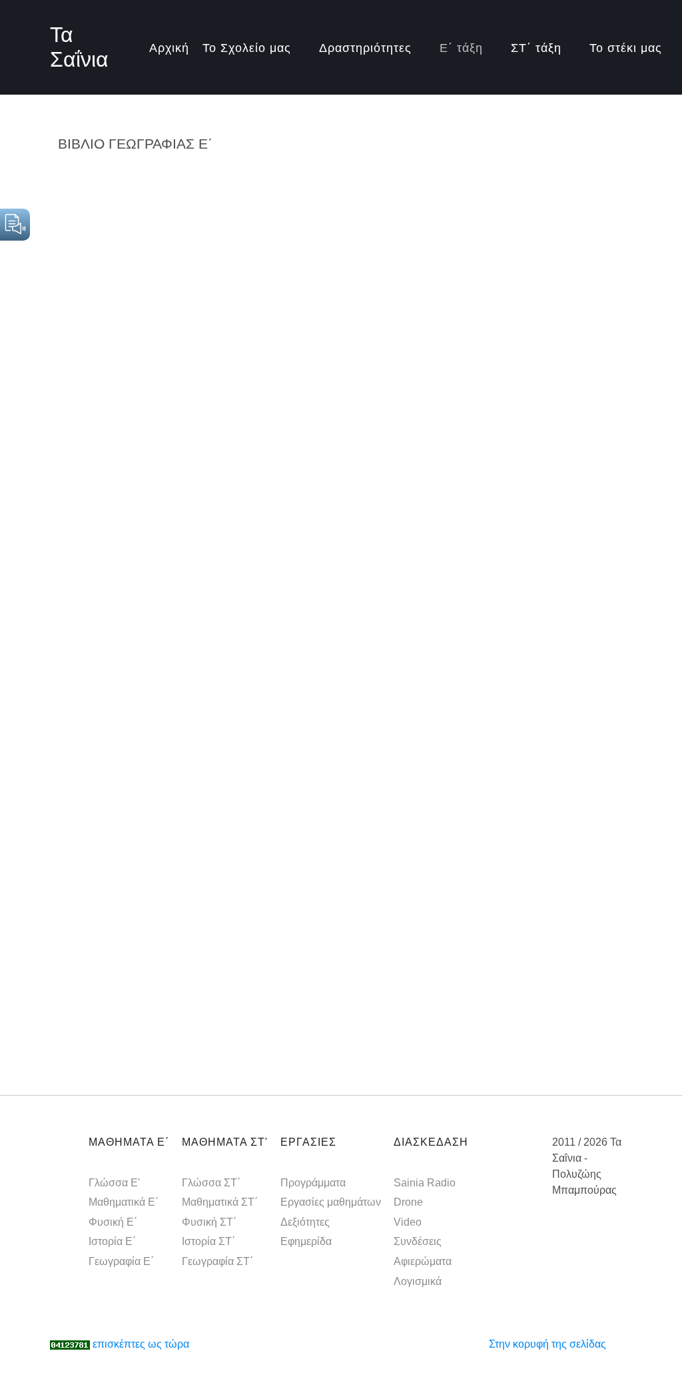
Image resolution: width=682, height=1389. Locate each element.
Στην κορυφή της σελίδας (547, 1344)
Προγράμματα (313, 1182)
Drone (408, 1202)
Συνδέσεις (418, 1241)
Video (408, 1222)
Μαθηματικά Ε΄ (124, 1202)
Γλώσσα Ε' (114, 1182)
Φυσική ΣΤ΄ (209, 1222)
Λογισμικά (418, 1281)
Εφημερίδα (306, 1241)
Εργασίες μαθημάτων (330, 1202)
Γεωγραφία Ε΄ (121, 1261)
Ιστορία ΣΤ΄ (208, 1241)
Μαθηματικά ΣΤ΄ (220, 1202)
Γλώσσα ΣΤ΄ (211, 1182)
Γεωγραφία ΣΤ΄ (217, 1261)
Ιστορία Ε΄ (112, 1241)
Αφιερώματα (423, 1261)
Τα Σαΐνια (79, 47)
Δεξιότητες (305, 1222)
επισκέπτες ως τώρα (141, 1344)
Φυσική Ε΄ (113, 1222)
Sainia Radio (425, 1182)
